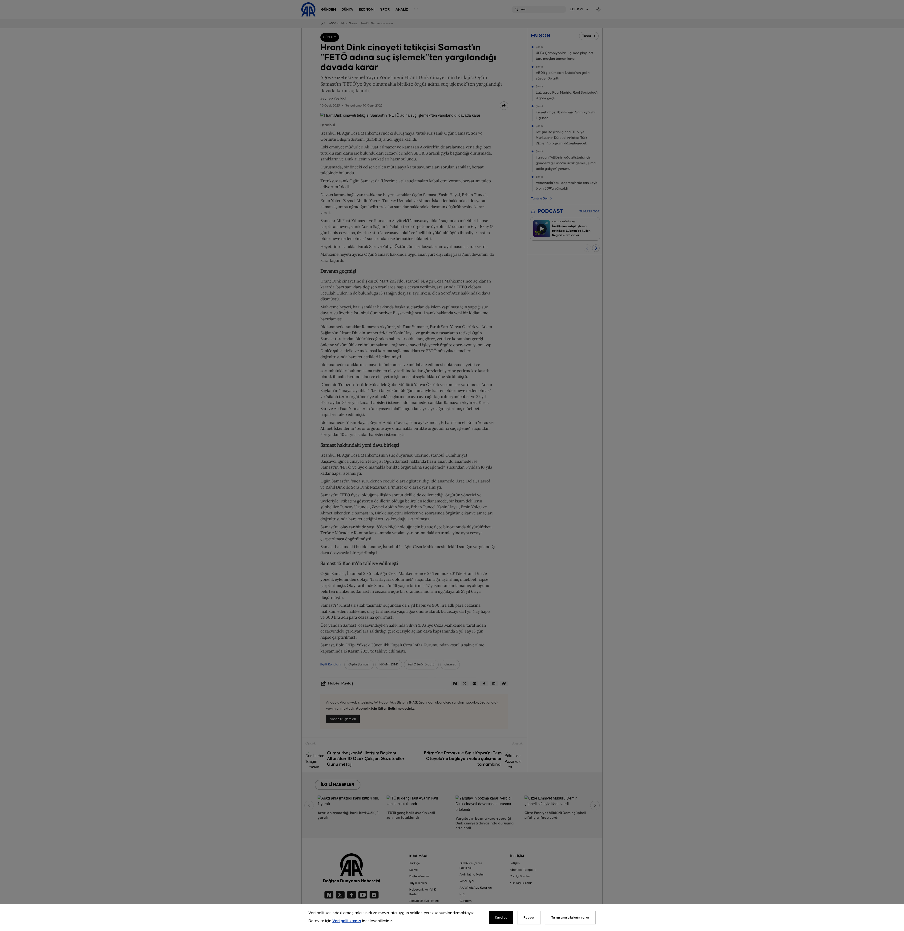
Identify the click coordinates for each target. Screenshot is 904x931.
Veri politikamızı (346, 921)
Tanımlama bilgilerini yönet (570, 917)
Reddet (529, 917)
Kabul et (501, 917)
